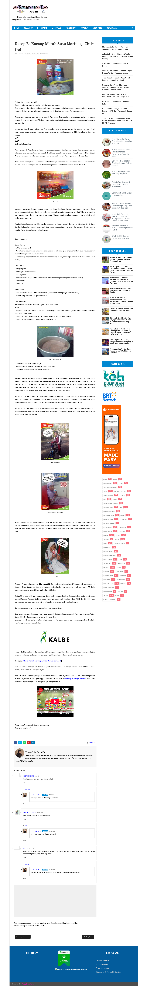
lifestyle (106, 571)
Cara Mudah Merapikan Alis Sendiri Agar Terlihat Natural (121, 163)
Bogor (121, 483)
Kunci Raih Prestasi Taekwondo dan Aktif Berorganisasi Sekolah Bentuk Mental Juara (121, 217)
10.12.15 (40, 812)
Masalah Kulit (107, 527)
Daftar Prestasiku (103, 960)
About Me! (97, 28)
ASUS (105, 479)
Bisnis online (107, 483)
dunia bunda (107, 559)
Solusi (118, 535)
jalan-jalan (107, 563)
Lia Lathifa (36, 795)
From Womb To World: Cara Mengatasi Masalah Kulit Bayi (122, 141)
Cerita (105, 491)
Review (105, 535)
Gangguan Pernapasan (110, 503)
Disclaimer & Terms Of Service (108, 972)
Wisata (117, 539)
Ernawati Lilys (29, 812)
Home (16, 28)
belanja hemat (108, 551)
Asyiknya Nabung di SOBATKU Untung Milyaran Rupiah (122, 227)
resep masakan (108, 587)
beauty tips (107, 547)
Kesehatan (42, 28)
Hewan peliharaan (109, 511)
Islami (122, 515)
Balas (24, 783)
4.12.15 (51, 795)
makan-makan (108, 575)
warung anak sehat (109, 599)
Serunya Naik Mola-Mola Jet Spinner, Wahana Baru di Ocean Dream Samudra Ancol (115, 87)
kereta (119, 567)
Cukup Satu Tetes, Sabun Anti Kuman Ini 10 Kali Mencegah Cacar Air (117, 111)
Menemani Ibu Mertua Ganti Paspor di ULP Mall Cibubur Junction (120, 351)
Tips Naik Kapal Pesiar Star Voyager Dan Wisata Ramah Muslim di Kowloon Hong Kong (120, 320)
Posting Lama (88, 937)
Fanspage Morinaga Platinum (75, 679)
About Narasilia (102, 964)
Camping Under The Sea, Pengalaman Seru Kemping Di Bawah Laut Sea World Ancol (121, 341)
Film (104, 499)
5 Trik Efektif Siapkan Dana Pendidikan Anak (121, 237)
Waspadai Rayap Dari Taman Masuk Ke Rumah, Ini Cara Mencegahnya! (121, 259)
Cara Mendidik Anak (110, 487)
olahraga (123, 575)
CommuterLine (108, 495)
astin (25, 848)
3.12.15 (37, 776)
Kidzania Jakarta (109, 523)
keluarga (106, 567)
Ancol (115, 479)
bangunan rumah (119, 543)
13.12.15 (31, 848)
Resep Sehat (107, 531)
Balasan (27, 789)
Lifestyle (56, 28)
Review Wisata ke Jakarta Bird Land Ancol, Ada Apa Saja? (121, 309)
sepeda (120, 591)
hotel (120, 559)
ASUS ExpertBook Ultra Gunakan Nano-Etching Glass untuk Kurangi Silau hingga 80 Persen (121, 269)
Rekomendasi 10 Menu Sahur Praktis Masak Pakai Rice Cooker (121, 290)
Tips (46, 53)
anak (105, 543)
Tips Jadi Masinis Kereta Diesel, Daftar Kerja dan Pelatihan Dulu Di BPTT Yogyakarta (117, 120)
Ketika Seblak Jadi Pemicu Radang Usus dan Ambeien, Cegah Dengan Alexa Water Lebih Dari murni (120, 331)
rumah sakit (107, 591)
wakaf (117, 595)
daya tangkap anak (109, 555)
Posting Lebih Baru (22, 937)
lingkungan (120, 571)
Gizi (121, 507)
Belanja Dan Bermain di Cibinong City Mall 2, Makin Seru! (121, 184)
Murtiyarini (28, 776)
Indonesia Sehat (108, 515)
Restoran (122, 531)
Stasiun (84, 28)
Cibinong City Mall (120, 491)
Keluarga (28, 28)
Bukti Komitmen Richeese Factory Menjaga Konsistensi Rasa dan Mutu (122, 153)
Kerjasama (112, 28)
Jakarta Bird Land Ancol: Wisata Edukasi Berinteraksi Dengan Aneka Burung (117, 56)
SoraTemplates (28, 984)
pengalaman (121, 579)
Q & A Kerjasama (102, 968)
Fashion (122, 495)
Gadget (115, 499)
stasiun (106, 595)
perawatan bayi (108, 583)
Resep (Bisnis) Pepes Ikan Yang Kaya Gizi (121, 172)
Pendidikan (70, 28)
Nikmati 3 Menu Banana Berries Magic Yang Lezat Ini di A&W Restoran (122, 205)
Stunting (106, 539)
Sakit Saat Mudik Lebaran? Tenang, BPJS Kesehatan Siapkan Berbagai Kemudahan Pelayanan (121, 280)
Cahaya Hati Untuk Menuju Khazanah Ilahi (122, 194)
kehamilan (121, 563)
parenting (106, 579)
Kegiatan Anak (108, 519)
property (123, 583)
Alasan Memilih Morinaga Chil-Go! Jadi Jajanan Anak (42, 661)
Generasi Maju (108, 507)
